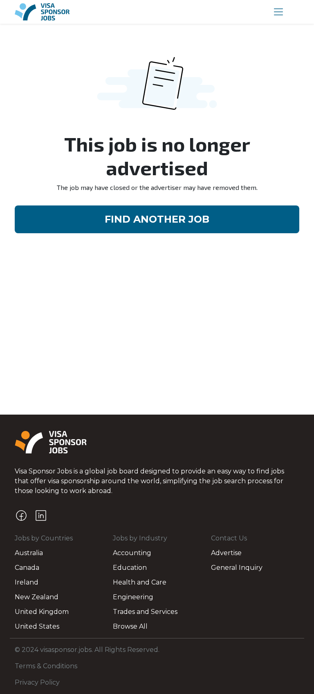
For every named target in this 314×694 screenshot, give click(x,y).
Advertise (226, 553)
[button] (278, 12)
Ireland (26, 582)
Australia (29, 553)
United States (37, 626)
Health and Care (139, 582)
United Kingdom (42, 612)
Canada (27, 567)
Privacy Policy (37, 682)
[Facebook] (21, 515)
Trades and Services (145, 612)
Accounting (132, 553)
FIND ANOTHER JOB (157, 219)
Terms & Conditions (46, 666)
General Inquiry (236, 567)
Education (130, 567)
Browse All (130, 626)
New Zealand (36, 597)
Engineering (133, 597)
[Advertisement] (157, 353)
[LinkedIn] (40, 515)
